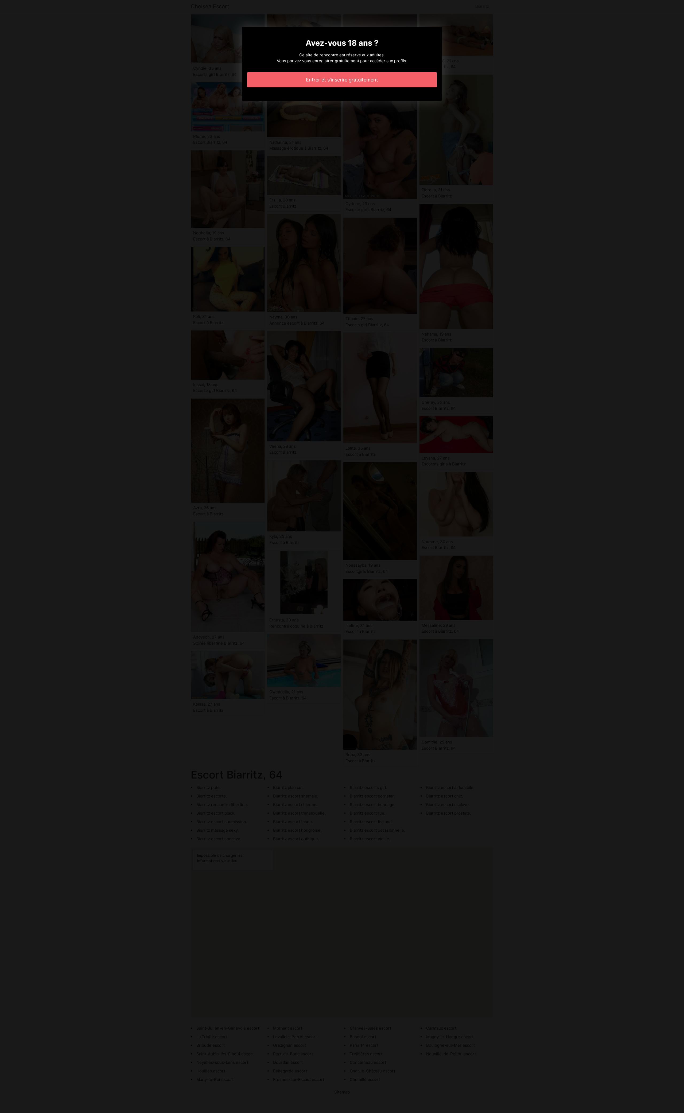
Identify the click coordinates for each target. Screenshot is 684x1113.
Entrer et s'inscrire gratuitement (342, 80)
